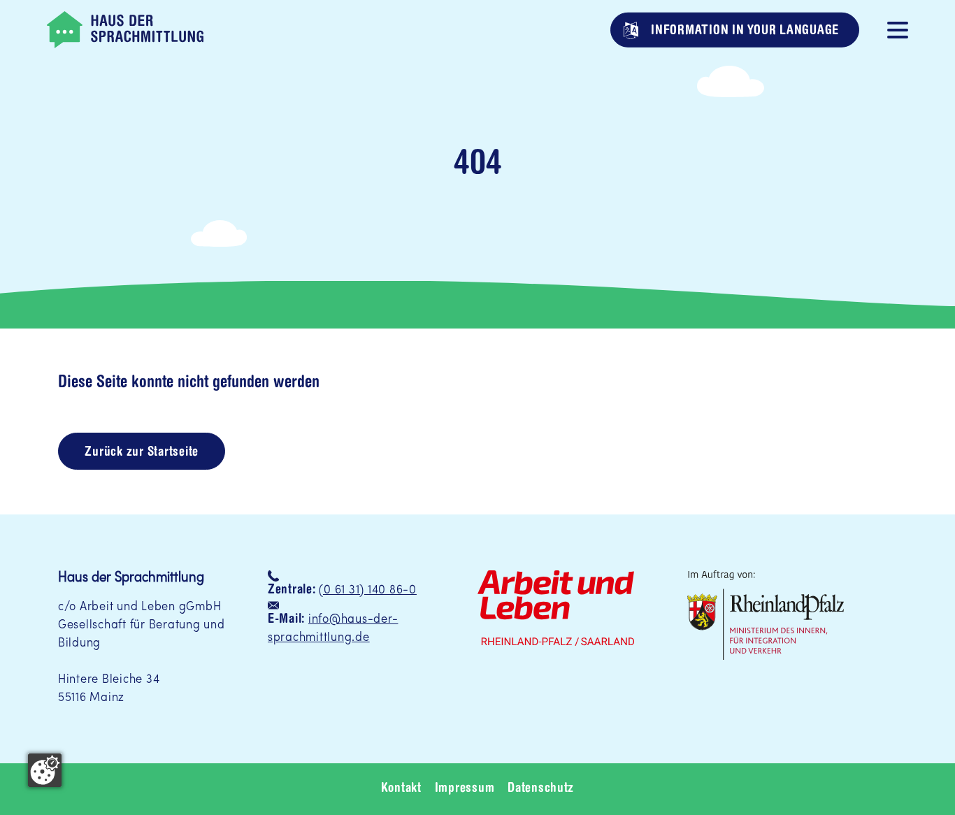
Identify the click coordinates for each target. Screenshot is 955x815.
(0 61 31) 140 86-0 (367, 590)
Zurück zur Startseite (142, 452)
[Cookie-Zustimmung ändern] (45, 770)
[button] (897, 29)
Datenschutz (541, 788)
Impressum (465, 788)
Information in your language (743, 30)
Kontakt (401, 788)
